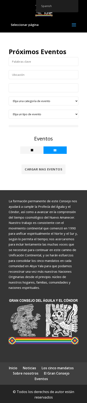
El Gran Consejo (56, 373)
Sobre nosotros (25, 373)
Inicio (13, 368)
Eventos (41, 378)
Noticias (29, 368)
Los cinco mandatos (58, 368)
